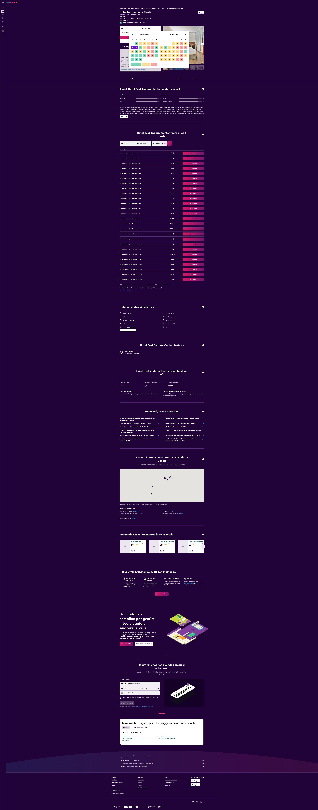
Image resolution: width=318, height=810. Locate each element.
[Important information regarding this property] (203, 373)
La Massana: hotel (126, 736)
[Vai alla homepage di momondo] (11, 2)
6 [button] (156, 43)
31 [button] (181, 59)
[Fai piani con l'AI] (3, 21)
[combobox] (141, 684)
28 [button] (132, 59)
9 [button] (140, 47)
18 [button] (148, 51)
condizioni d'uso (138, 706)
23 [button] (140, 55)
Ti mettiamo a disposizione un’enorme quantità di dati (137, 763)
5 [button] (152, 43)
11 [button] (148, 47)
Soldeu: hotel (125, 740)
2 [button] (140, 43)
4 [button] (148, 43)
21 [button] (132, 55)
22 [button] (136, 55)
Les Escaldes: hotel (127, 738)
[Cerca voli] (3, 7)
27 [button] (156, 55)
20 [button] (156, 51)
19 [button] (152, 51)
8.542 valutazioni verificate (139, 22)
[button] (3, 2)
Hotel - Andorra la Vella (151, 8)
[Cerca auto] (3, 14)
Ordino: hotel (165, 736)
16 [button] (140, 51)
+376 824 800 (124, 20)
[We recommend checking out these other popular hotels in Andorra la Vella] (203, 535)
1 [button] (136, 43)
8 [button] (136, 47)
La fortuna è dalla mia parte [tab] (139, 727)
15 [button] (136, 51)
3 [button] (144, 43)
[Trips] (3, 26)
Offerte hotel (123, 8)
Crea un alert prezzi (189, 583)
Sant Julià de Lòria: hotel (168, 738)
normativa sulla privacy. (148, 706)
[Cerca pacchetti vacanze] (3, 18)
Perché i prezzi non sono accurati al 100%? (134, 766)
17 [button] (144, 51)
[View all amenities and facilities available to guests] (203, 307)
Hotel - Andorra (140, 8)
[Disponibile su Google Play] (195, 780)
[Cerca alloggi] (3, 11)
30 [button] (140, 59)
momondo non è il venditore (130, 760)
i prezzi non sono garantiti (155, 755)
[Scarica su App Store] (195, 784)
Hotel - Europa (131, 8)
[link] (162, 594)
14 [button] (132, 51)
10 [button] (144, 47)
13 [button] (156, 47)
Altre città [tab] (126, 727)
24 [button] (144, 55)
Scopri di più (172, 284)
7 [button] (132, 47)
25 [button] (148, 55)
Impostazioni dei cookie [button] (126, 290)
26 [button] (152, 55)
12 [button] (152, 47)
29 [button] (136, 59)
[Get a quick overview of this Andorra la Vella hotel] (203, 89)
